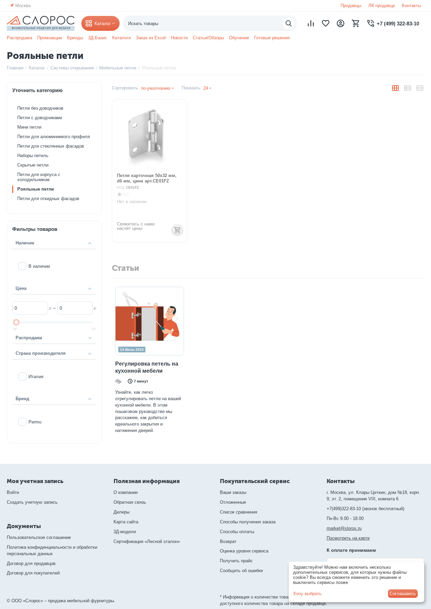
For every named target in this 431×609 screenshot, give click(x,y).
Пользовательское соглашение (39, 537)
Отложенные (233, 502)
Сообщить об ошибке (241, 570)
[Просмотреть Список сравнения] (310, 23)
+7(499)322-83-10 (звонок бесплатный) (365, 508)
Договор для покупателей (33, 572)
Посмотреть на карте (348, 538)
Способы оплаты (237, 531)
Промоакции (49, 37)
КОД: (121, 187)
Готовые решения (272, 37)
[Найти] (289, 23)
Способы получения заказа (247, 521)
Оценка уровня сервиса (244, 550)
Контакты (411, 5)
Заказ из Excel (151, 37)
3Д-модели (125, 531)
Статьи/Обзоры (208, 37)
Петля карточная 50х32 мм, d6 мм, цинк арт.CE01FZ (147, 178)
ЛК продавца (381, 5)
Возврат (228, 541)
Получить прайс (236, 560)
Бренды (75, 37)
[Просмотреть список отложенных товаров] (325, 23)
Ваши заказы (233, 492)
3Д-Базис (97, 37)
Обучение (239, 37)
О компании (126, 492)
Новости (179, 37)
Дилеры (121, 512)
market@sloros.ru (344, 528)
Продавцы (351, 5)
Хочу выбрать (307, 593)
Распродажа (19, 37)
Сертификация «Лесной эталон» (147, 541)
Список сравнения (238, 512)
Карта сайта (126, 521)
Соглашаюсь (403, 593)
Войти (13, 492)
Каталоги (121, 37)
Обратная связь (130, 502)
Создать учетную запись (32, 502)
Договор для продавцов (31, 563)
